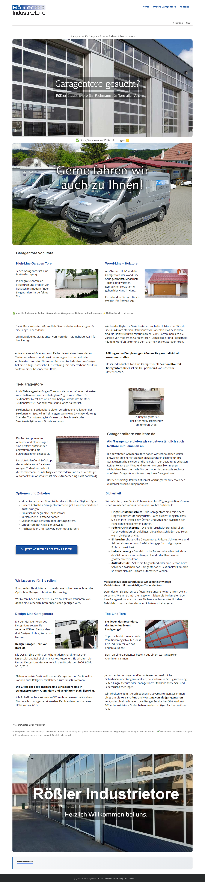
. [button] (133, 313)
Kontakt (101, 878)
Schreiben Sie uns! (25, 861)
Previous (179, 22)
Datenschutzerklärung (114, 878)
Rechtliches (129, 878)
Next (188, 22)
